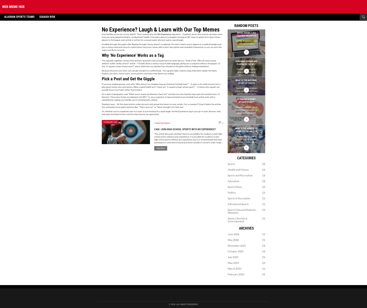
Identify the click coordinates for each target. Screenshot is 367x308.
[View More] (246, 52)
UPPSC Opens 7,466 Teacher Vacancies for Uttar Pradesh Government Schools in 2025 (246, 34)
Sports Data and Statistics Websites (246, 211)
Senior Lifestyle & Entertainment (246, 220)
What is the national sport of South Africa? (246, 82)
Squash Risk (47, 16)
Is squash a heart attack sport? (246, 100)
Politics (246, 192)
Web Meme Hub (13, 7)
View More (160, 148)
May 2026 (246, 239)
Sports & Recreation (246, 198)
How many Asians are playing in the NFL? (246, 63)
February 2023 (246, 274)
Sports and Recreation (246, 175)
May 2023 (246, 262)
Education (246, 181)
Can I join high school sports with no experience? (185, 129)
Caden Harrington (162, 123)
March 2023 (246, 268)
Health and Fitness (246, 169)
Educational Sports (246, 204)
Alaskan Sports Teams (19, 16)
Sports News (246, 186)
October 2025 (246, 251)
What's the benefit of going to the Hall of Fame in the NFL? (246, 130)
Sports (246, 163)
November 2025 (246, 245)
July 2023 (246, 257)
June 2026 (246, 234)
